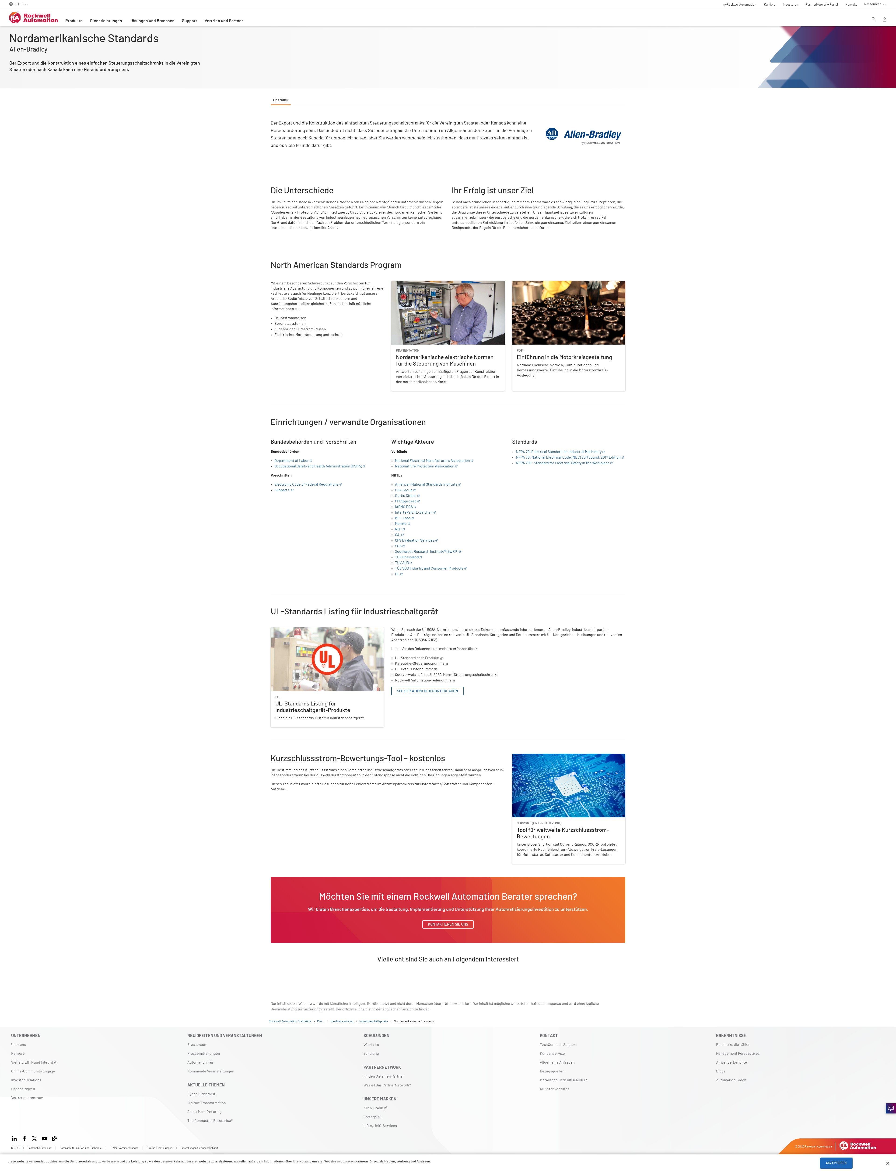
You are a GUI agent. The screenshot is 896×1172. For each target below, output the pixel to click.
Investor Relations (26, 1080)
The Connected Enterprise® (210, 1121)
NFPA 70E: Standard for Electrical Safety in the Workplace (562, 463)
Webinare (371, 1045)
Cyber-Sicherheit (201, 1094)
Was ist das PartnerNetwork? (387, 1085)
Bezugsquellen (552, 1071)
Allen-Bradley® (375, 1108)
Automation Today (731, 1080)
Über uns (18, 1045)
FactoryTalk (373, 1117)
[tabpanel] (448, 544)
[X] (34, 1138)
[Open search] (874, 20)
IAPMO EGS (404, 507)
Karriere (18, 1053)
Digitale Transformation (206, 1103)
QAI (397, 535)
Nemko (401, 523)
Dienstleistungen (106, 21)
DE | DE (15, 1148)
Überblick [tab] (281, 100)
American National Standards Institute (426, 484)
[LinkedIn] (15, 1138)
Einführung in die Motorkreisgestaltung (544, 284)
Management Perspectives (738, 1053)
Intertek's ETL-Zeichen (414, 512)
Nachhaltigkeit (23, 1089)
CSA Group (404, 490)
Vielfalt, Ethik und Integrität (33, 1062)
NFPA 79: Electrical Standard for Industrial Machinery (559, 452)
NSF (398, 529)
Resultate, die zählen (733, 1045)
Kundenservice (552, 1053)
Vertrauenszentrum (27, 1098)
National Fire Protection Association (424, 466)
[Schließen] (887, 1163)
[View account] (884, 20)
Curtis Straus (405, 496)
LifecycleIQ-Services (380, 1126)
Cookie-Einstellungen (159, 1148)
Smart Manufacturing (204, 1112)
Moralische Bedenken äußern (564, 1080)
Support (189, 21)
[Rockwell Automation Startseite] (858, 1149)
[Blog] (54, 1138)
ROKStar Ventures (554, 1089)
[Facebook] (24, 1138)
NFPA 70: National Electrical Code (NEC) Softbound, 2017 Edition (568, 457)
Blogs (720, 1071)
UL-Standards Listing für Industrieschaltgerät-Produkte (316, 630)
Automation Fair (200, 1062)
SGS (398, 546)
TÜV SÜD (402, 563)
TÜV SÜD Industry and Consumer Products (429, 568)
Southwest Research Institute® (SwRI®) (426, 551)
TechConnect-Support (558, 1045)
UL (397, 574)
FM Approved (405, 501)
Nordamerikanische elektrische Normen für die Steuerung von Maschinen (442, 286)
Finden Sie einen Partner (384, 1076)
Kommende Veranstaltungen (210, 1071)
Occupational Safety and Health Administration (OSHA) (318, 466)
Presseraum (197, 1045)
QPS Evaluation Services (414, 540)
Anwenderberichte (731, 1062)
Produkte (74, 21)
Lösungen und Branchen (152, 21)
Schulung (371, 1053)
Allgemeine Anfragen (557, 1062)
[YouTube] (44, 1138)
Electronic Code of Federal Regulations (306, 484)
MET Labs (403, 518)
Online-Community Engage (33, 1071)
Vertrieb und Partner (224, 21)
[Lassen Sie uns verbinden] (891, 1108)
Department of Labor (291, 461)
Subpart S (282, 490)
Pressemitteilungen (203, 1053)
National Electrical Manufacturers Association (432, 461)
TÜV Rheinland (407, 557)
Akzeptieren (836, 1163)
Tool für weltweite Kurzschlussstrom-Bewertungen (554, 756)
